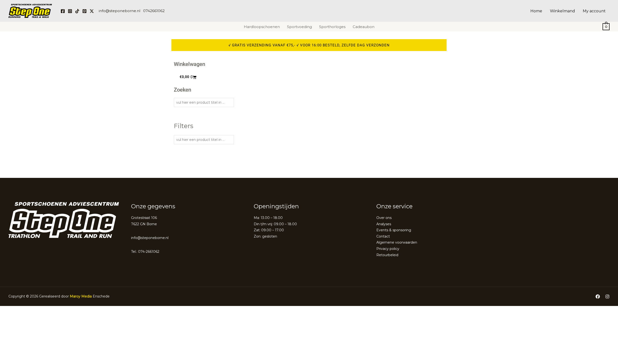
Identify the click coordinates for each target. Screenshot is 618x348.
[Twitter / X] (92, 11)
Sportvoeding (299, 26)
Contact (383, 236)
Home (536, 11)
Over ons (384, 218)
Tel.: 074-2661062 (145, 251)
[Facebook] (63, 11)
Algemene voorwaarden (396, 242)
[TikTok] (77, 11)
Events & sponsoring (393, 230)
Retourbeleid (387, 255)
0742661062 (154, 10)
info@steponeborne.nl (119, 10)
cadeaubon (363, 26)
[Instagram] (70, 11)
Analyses (383, 224)
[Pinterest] (84, 11)
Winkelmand (562, 11)
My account (594, 11)
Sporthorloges (332, 26)
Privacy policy (387, 248)
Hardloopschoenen (262, 26)
